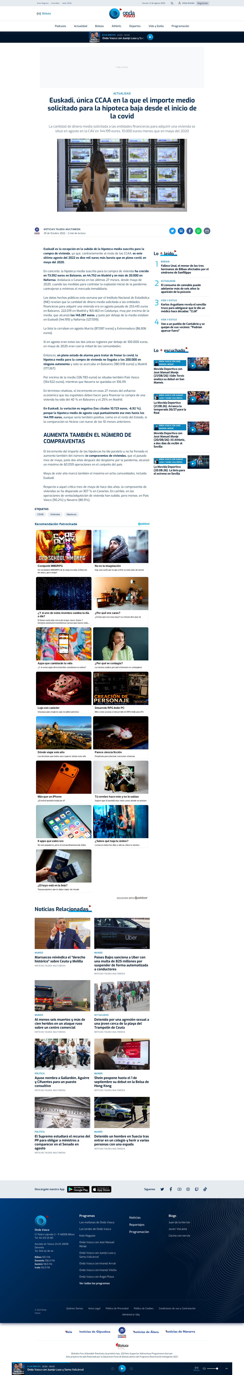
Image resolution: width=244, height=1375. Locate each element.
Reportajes (136, 1225)
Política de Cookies (144, 1308)
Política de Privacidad (117, 1308)
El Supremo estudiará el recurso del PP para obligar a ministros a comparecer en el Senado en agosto (62, 1142)
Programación (180, 26)
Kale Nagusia (87, 1235)
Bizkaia (99, 26)
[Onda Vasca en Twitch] (196, 1189)
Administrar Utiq (131, 1314)
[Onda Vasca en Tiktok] (205, 1189)
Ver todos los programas (94, 1283)
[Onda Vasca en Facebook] (170, 1189)
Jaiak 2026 (67, 3)
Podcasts (60, 26)
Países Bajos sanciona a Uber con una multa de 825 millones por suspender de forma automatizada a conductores (121, 963)
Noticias (135, 1218)
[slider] (217, 1369)
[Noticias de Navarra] (180, 1331)
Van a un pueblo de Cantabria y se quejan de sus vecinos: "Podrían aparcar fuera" (183, 327)
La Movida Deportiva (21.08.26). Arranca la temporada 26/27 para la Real (170, 408)
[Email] (207, 231)
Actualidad (80, 26)
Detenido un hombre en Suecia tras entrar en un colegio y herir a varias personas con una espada (121, 1140)
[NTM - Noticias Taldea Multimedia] (122, 1332)
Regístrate (203, 3)
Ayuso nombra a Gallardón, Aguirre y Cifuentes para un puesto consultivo (62, 1082)
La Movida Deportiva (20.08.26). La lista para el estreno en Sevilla (169, 470)
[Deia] (69, 1331)
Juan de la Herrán (179, 1222)
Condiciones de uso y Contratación (177, 1308)
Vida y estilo (169, 300)
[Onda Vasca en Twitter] (162, 1189)
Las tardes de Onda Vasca (95, 1229)
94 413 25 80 (46, 1238)
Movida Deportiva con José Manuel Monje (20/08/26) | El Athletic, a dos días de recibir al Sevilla (169, 440)
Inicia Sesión (188, 3)
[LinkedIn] (181, 231)
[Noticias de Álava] (146, 1331)
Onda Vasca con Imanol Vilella (98, 1270)
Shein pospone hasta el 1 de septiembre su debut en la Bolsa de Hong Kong (121, 1082)
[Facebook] (189, 231)
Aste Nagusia (42, 3)
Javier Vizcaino (178, 1229)
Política (40, 1073)
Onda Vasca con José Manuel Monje (96, 1244)
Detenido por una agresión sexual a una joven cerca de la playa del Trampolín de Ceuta (121, 1023)
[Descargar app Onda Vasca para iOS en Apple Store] (101, 1189)
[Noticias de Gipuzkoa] (94, 1331)
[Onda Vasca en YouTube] (179, 1189)
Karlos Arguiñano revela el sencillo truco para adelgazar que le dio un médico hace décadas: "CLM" (183, 308)
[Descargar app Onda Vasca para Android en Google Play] (78, 1189)
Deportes (135, 26)
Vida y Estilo (156, 26)
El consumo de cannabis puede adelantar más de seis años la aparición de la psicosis (181, 288)
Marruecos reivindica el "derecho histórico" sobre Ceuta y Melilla (60, 959)
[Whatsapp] (198, 231)
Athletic (116, 26)
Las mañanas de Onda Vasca (96, 1222)
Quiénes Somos (74, 1308)
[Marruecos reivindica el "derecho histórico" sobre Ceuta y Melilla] (62, 933)
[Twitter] (172, 231)
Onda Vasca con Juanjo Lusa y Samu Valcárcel (130, 38)
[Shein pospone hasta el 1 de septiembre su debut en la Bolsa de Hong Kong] (122, 1054)
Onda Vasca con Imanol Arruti (97, 1263)
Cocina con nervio (179, 1235)
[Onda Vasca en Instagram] (188, 1189)
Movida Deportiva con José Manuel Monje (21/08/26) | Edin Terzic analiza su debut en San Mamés (169, 375)
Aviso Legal (94, 1308)
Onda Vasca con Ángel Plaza (96, 1276)
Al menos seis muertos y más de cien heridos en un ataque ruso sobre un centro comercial (60, 1023)
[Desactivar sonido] (204, 1368)
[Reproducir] (150, 37)
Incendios (55, 3)
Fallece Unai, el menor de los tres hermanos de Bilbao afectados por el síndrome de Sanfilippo (185, 269)
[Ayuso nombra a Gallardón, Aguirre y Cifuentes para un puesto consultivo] (62, 1054)
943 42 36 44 (46, 1251)
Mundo (39, 952)
